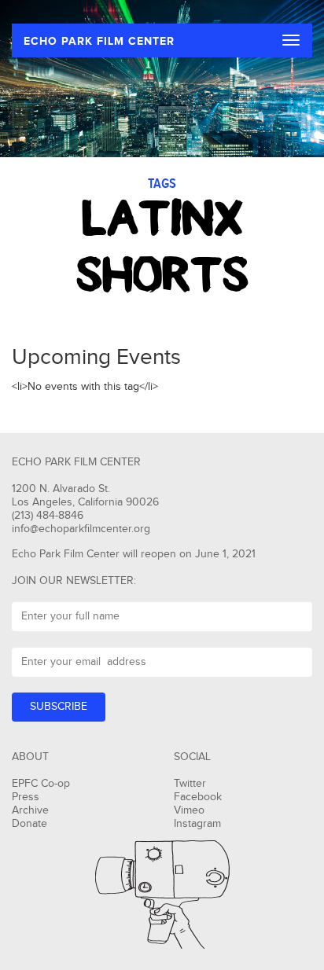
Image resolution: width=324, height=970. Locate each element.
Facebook (198, 797)
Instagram (197, 824)
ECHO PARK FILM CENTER (99, 41)
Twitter (190, 783)
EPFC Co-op (41, 783)
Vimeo (189, 810)
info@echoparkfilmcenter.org (81, 529)
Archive (30, 810)
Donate (29, 824)
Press (25, 797)
